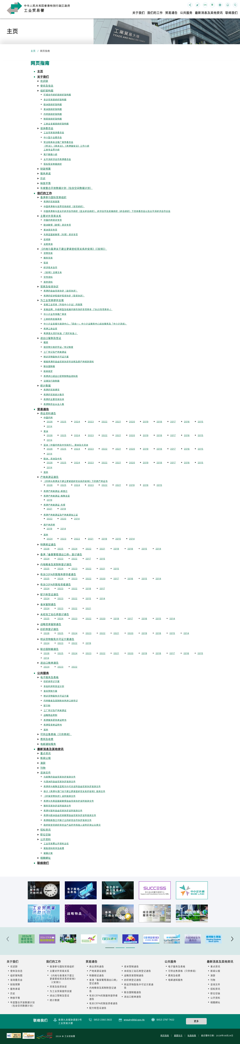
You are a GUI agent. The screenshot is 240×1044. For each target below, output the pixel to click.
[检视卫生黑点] (213, 939)
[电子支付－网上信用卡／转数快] (118, 890)
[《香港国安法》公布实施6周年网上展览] (151, 939)
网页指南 (164, 1035)
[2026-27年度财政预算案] (47, 939)
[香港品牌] (44, 1035)
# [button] (232, 938)
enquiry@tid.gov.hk (134, 1019)
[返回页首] (232, 1037)
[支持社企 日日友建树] (109, 939)
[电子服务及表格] (80, 890)
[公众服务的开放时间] (43, 890)
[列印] (227, 4)
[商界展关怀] (29, 1035)
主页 (33, 51)
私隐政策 (192, 1035)
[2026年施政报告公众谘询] (26, 939)
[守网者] (130, 939)
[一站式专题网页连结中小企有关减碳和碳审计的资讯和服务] (192, 913)
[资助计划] (43, 913)
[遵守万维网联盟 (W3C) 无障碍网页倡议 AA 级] (14, 1035)
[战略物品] (80, 913)
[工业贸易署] (43, 8)
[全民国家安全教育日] (192, 939)
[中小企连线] (192, 890)
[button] (124, 130)
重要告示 (178, 1035)
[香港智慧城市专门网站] (172, 939)
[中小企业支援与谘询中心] (154, 890)
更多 (196, 1021)
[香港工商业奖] (118, 913)
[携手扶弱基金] (88, 939)
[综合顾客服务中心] (154, 913)
